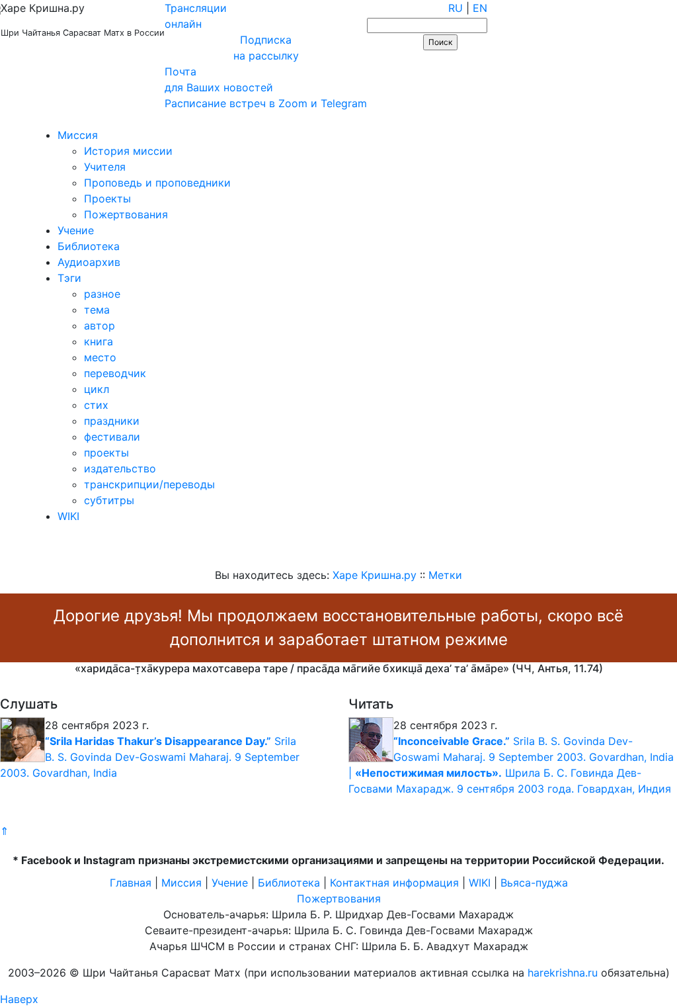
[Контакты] (94, 119)
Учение (76, 230)
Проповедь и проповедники (157, 182)
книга (98, 341)
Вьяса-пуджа (534, 882)
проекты (106, 452)
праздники (111, 420)
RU (455, 8)
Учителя (105, 166)
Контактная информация (394, 882)
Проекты (107, 198)
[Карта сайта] (55, 119)
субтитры (109, 500)
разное (102, 293)
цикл (96, 389)
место (100, 357)
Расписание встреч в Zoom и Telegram (266, 103)
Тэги (69, 278)
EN (480, 8)
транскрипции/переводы (149, 484)
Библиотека (89, 246)
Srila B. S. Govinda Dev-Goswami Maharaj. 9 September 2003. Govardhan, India (149, 756)
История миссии (128, 150)
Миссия (78, 135)
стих (96, 405)
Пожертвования (126, 214)
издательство (120, 468)
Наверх (19, 999)
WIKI (68, 516)
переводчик (115, 373)
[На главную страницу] (17, 119)
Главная (130, 882)
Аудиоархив (89, 262)
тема (97, 309)
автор (99, 325)
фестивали (112, 436)
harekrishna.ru (563, 972)
